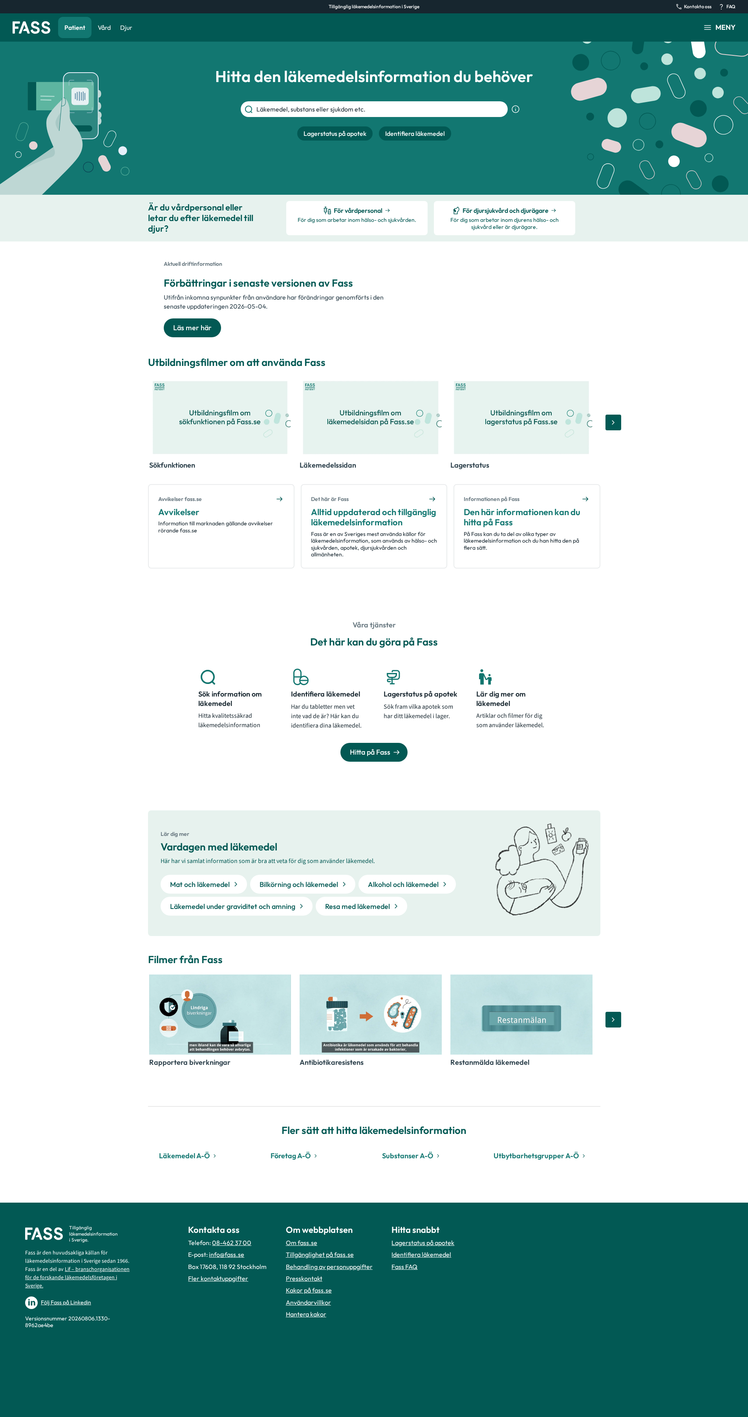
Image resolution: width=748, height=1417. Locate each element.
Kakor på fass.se (309, 1290)
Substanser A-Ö (407, 1155)
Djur (126, 27)
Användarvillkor (308, 1302)
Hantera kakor (306, 1314)
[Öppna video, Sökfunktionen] (220, 418)
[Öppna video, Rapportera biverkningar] (220, 1015)
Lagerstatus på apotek (422, 1243)
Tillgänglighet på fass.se (320, 1254)
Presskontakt (304, 1278)
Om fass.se (301, 1243)
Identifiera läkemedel (421, 1254)
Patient (74, 27)
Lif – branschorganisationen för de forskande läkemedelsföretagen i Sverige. (77, 1277)
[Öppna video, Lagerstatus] (521, 418)
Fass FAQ (404, 1267)
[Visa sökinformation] (515, 109)
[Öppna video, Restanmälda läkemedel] (521, 1015)
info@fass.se (226, 1254)
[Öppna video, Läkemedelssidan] (371, 418)
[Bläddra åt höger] (613, 422)
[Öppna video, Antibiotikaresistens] (371, 1015)
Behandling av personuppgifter (329, 1267)
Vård (104, 27)
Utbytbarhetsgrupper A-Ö (536, 1155)
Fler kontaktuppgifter (218, 1278)
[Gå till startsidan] (31, 27)
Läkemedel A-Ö (184, 1155)
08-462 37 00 (231, 1243)
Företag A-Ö (291, 1155)
